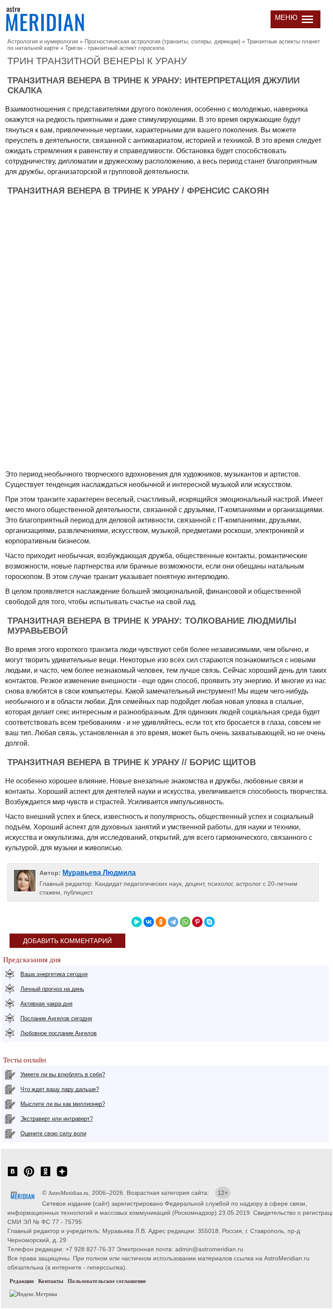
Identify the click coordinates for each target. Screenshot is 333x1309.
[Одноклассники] (161, 922)
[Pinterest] (197, 922)
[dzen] (62, 1176)
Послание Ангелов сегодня (56, 1018)
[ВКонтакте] (149, 922)
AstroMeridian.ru (68, 1193)
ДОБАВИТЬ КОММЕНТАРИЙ (67, 940)
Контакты (50, 1281)
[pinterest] (29, 1176)
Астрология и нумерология (42, 41)
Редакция (22, 1281)
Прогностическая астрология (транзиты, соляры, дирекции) (162, 41)
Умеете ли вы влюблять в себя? (62, 1074)
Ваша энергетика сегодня (54, 974)
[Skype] (209, 922)
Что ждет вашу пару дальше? (59, 1089)
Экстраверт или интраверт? (56, 1118)
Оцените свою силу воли (53, 1133)
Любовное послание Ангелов (58, 1033)
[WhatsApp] (185, 922)
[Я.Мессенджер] (136, 922)
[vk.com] (12, 1176)
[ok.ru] (45, 1176)
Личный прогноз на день (52, 989)
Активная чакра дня (46, 1003)
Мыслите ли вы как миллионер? (62, 1104)
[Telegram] (173, 922)
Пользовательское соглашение (107, 1281)
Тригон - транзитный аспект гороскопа (114, 48)
